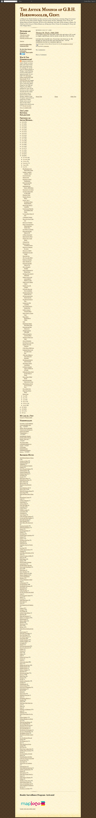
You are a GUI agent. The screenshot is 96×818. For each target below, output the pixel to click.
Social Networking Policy (26, 44)
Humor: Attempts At (24, 575)
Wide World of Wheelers (25, 777)
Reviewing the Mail (24, 673)
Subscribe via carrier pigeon (26, 38)
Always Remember (27, 341)
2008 (23, 155)
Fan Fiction (22, 533)
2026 (23, 122)
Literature (22, 609)
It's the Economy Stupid (25, 595)
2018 (23, 137)
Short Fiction (23, 693)
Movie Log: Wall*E (27, 250)
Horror (21, 568)
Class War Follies (24, 505)
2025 (23, 124)
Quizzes (21, 658)
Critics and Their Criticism (26, 516)
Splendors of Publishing (25, 709)
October (25, 161)
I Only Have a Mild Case (28, 348)
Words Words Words (24, 782)
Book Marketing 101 (24, 488)
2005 (23, 411)
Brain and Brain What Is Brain (26, 494)
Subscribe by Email (24, 36)
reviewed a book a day (25, 80)
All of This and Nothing (25, 469)
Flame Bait (22, 541)
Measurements (23, 619)
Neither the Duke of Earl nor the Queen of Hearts (28, 373)
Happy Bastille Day (27, 261)
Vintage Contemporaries (25, 769)
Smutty (21, 701)
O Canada (22, 643)
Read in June (25, 394)
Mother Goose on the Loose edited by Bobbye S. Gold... (27, 279)
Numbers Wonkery (24, 641)
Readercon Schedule (27, 259)
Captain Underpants (24, 500)
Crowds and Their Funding (26, 518)
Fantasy (21, 538)
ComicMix (22, 507)
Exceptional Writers (24, 530)
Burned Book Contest (25, 497)
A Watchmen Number (27, 217)
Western (21, 771)
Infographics (23, 587)
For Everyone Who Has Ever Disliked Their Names (28, 210)
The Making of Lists (24, 733)
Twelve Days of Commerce (26, 763)
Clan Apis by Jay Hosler (28, 189)
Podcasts (22, 651)
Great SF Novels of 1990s (26, 556)
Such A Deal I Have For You (26, 714)
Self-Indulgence (23, 689)
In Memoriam (23, 583)
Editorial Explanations (25, 527)
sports (21, 711)
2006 (23, 409)
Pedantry (22, 649)
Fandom (22, 537)
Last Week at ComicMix (28, 229)
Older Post (73, 96)
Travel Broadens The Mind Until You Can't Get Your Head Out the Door (27, 758)
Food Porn (22, 543)
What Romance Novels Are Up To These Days (28, 385)
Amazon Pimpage (24, 472)
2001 (23, 413)
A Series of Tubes (24, 461)
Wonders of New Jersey (25, 780)
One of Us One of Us (25, 647)
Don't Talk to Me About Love (26, 522)
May (24, 398)
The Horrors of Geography (26, 730)
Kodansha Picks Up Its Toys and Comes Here (28, 351)
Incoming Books (23, 584)
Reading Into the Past (24, 665)
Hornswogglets (29, 52)
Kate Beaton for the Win (28, 342)
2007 (23, 407)
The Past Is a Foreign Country (26, 734)
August (24, 165)
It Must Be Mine (23, 590)
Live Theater (22, 611)
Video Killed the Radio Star (26, 768)
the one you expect (27, 105)
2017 (23, 139)
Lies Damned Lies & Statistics (26, 605)
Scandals (22, 682)
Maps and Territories (24, 616)
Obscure (22, 644)
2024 (23, 126)
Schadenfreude (23, 684)
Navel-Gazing (23, 632)
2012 (23, 148)
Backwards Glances (24, 478)
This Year (22, 747)
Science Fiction (23, 685)
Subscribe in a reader (24, 35)
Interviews (22, 589)
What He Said (26, 177)
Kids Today (22, 602)
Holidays (22, 560)
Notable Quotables (24, 640)
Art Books (22, 475)
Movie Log (22, 624)
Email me (22, 41)
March (24, 401)
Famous (21, 532)
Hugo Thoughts (23, 571)
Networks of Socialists (25, 633)
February (25, 403)
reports (45, 34)
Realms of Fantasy (24, 670)
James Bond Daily (24, 600)
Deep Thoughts (23, 521)
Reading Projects (23, 668)
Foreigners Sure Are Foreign (26, 545)
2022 (23, 129)
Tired (24, 321)
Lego (21, 603)
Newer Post (39, 96)
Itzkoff (21, 597)
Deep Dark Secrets (24, 519)
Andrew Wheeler (27, 61)
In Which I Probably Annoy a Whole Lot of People (28, 368)
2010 (23, 152)
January (25, 405)
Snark (21, 706)
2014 (23, 144)
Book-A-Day (23, 489)
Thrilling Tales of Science (25, 750)
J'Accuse (22, 598)
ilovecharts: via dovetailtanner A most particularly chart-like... (26, 425)
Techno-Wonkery (23, 717)
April (24, 399)
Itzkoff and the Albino (27, 236)
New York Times (24, 635)
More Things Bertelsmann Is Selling (27, 318)
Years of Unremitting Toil (25, 783)
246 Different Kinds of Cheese (27, 458)
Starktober (22, 712)
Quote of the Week (24, 662)
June (24, 396)
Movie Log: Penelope (27, 222)
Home (56, 96)
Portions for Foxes (24, 657)
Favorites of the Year (24, 540)
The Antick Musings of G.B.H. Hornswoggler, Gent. (47, 12)
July (24, 167)
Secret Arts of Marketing (25, 687)
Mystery (22, 627)
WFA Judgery (23, 772)
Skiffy (21, 696)
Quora (21, 660)
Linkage (21, 608)
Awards (21, 477)
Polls (21, 655)
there (21, 742)
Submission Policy (24, 46)
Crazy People (23, 515)
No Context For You (24, 636)
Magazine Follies (26, 195)
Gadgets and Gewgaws (25, 549)
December (25, 157)
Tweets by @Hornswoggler (26, 417)
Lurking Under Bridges (25, 613)
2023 (23, 127)
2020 (23, 133)
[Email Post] (37, 45)
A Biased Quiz (26, 242)
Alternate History (24, 470)
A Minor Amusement (27, 234)
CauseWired (22, 502)
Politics (21, 654)
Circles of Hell (23, 503)
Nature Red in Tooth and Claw (26, 628)
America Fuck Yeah (24, 473)
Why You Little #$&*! (28, 258)
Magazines (22, 614)
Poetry (21, 652)
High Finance (23, 559)
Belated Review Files (24, 480)
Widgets (22, 779)
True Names (22, 761)
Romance (22, 677)
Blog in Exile (23, 483)
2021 (23, 131)
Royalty (21, 679)
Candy (21, 499)
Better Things (23, 481)
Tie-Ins (21, 752)
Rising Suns (22, 676)
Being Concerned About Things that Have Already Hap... (28, 226)
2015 (23, 142)
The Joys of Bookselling (25, 731)
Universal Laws (23, 766)
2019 (23, 135)
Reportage (22, 671)
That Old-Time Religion (25, 722)
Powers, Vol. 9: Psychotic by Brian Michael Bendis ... (28, 202)
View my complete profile (25, 107)
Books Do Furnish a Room (26, 491)
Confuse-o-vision (24, 510)
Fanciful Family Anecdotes (26, 535)
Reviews (22, 674)
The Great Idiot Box (24, 728)
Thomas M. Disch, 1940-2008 (47, 33)
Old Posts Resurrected (25, 646)
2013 (23, 146)
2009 (23, 154)
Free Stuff (22, 548)
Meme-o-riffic (23, 621)
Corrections (22, 513)
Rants (21, 663)
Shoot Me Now (26, 256)
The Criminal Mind (24, 723)
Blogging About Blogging (25, 484)
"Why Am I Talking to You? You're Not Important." (28, 356)
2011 (23, 150)
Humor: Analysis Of (24, 573)
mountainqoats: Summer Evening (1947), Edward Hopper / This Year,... (25, 438)
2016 (23, 141)
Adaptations (22, 464)
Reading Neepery (24, 666)
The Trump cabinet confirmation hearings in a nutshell (25, 444)
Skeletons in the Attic (24, 695)
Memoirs (22, 622)
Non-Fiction (22, 638)
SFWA (21, 692)
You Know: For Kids (24, 788)
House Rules (23, 570)
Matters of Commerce (25, 617)
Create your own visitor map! (28, 809)
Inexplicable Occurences (25, 586)
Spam (21, 708)
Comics (21, 508)
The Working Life (24, 741)
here (31, 96)
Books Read (22, 492)
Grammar (22, 551)
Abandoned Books (24, 462)
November (25, 159)
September (25, 163)
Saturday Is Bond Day (25, 681)
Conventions (23, 511)
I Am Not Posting (27, 175)
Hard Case (22, 557)
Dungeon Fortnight (24, 526)
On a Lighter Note (27, 389)
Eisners (21, 529)
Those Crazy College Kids (26, 749)
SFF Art (22, 690)
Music (21, 625)
